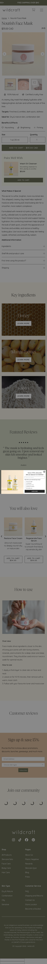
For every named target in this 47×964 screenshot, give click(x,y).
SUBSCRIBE (35, 491)
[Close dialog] (44, 472)
